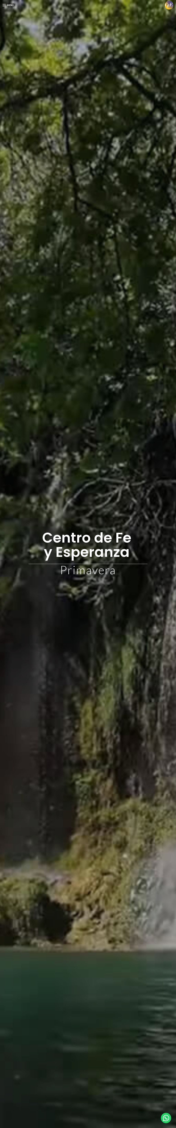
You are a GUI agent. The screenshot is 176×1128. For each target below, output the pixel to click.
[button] (166, 1118)
